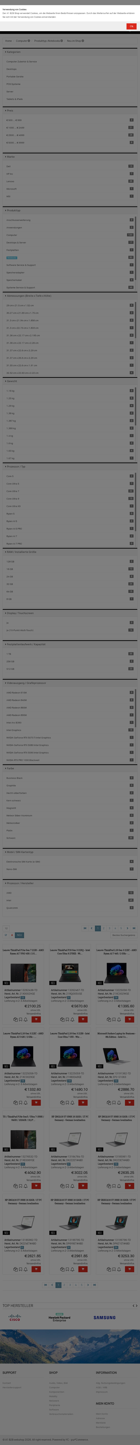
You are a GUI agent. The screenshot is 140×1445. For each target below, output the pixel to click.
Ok (131, 26)
